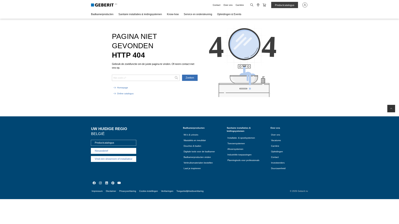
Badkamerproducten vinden (197, 157)
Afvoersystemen (235, 149)
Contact (216, 5)
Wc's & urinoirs (191, 134)
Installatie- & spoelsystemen (241, 138)
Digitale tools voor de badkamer (199, 151)
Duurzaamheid (278, 168)
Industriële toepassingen (239, 154)
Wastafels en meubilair (195, 140)
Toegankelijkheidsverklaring (190, 191)
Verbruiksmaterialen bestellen (198, 162)
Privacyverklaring (127, 191)
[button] (252, 5)
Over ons (228, 5)
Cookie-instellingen (148, 191)
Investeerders (278, 162)
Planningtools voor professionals (243, 160)
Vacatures (276, 140)
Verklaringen (167, 191)
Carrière (240, 5)
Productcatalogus (284, 5)
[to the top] (391, 108)
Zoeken (190, 77)
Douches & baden (192, 146)
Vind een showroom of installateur (113, 159)
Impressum (97, 191)
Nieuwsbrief (101, 150)
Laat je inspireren (192, 168)
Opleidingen (277, 151)
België (98, 134)
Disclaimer (111, 191)
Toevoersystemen (236, 143)
